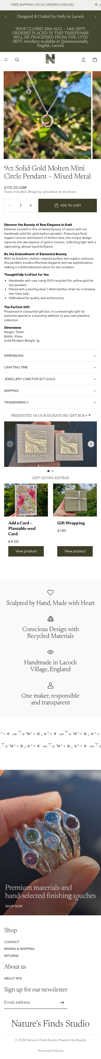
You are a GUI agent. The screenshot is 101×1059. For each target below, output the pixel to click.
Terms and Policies (50, 1051)
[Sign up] (61, 1002)
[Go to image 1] (48, 471)
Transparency (16, 402)
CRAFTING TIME (16, 367)
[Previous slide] (5, 16)
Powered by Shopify (72, 1040)
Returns (11, 956)
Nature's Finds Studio (42, 1040)
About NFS (13, 978)
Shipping (11, 391)
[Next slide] (95, 16)
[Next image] (91, 444)
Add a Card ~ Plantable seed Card (21, 528)
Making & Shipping (19, 949)
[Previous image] (10, 444)
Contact (11, 942)
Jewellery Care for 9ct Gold (29, 379)
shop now (14, 906)
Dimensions (13, 356)
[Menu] (6, 60)
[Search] (17, 59)
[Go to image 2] (53, 471)
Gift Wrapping (71, 523)
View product (26, 551)
